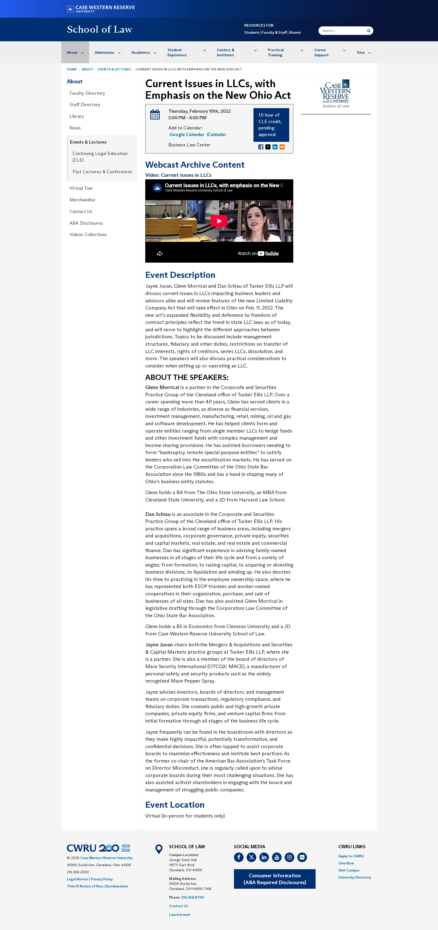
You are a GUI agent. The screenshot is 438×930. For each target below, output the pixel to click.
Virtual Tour (81, 188)
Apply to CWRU (351, 856)
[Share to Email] (282, 146)
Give (361, 52)
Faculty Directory (87, 93)
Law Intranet (179, 914)
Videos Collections (88, 234)
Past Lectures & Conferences (102, 172)
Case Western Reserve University (106, 858)
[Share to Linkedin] (275, 146)
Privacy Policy (102, 879)
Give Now (346, 863)
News (75, 128)
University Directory (354, 877)
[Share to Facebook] (260, 146)
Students (252, 32)
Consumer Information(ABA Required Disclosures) (275, 879)
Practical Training (276, 52)
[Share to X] (267, 146)
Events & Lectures (114, 69)
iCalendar (216, 134)
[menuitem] (75, 52)
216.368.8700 (192, 897)
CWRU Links (352, 846)
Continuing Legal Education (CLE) (99, 157)
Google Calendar (187, 134)
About (72, 52)
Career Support (321, 52)
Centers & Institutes (225, 52)
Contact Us (80, 211)
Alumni (295, 32)
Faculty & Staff (274, 32)
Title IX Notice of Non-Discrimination (97, 886)
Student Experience (177, 52)
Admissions (104, 52)
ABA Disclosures (86, 223)
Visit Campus (348, 870)
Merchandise (82, 200)
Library (76, 116)
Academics (141, 52)
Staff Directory (84, 104)
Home (72, 69)
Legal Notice (77, 879)
